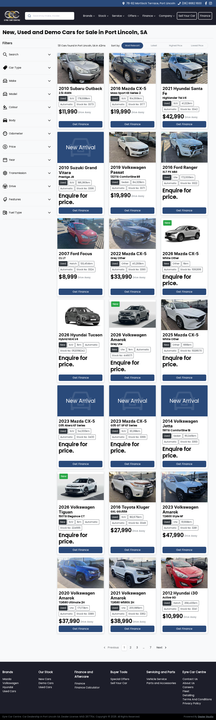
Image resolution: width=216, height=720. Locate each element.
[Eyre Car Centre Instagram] (211, 3)
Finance (147, 16)
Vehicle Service (156, 679)
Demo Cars (45, 683)
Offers (132, 16)
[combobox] (49, 16)
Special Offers (120, 679)
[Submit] (29, 16)
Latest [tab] (154, 45)
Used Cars (9, 691)
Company (165, 16)
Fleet (186, 691)
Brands (87, 16)
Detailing (188, 695)
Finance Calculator (87, 687)
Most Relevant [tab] (132, 45)
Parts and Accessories (161, 683)
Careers (188, 687)
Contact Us (190, 679)
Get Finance (81, 124)
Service (117, 16)
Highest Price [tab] (175, 45)
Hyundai (8, 687)
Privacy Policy (192, 703)
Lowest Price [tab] (197, 45)
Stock (102, 16)
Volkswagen (11, 683)
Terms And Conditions (197, 699)
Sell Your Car (187, 16)
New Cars (44, 679)
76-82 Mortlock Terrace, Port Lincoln (150, 3)
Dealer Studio (205, 717)
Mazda (7, 679)
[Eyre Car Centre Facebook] (206, 3)
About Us (189, 683)
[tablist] (164, 45)
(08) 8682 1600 (192, 3)
